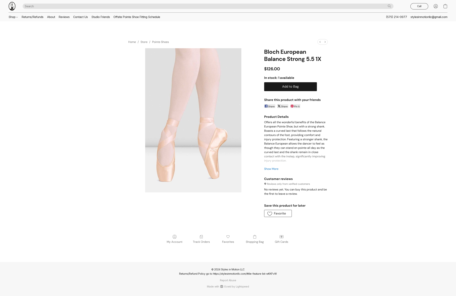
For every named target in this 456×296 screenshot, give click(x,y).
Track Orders (201, 242)
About (51, 17)
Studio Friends (100, 17)
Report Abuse (228, 280)
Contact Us (80, 17)
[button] (12, 6)
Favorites (228, 242)
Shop (12, 17)
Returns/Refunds (32, 17)
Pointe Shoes (160, 42)
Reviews (64, 17)
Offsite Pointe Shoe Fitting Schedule (136, 17)
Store (144, 42)
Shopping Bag (255, 242)
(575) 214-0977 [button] (396, 17)
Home (132, 42)
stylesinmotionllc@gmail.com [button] (429, 17)
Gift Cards (281, 242)
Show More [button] (271, 169)
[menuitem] (320, 41)
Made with (228, 286)
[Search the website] (389, 6)
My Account (174, 242)
